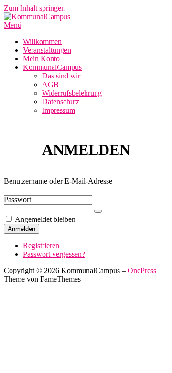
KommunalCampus (52, 67)
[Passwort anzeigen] (98, 211)
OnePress (142, 270)
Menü (13, 25)
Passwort (17, 200)
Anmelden (21, 228)
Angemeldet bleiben (45, 219)
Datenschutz (60, 102)
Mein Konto (41, 59)
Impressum (58, 110)
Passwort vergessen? (54, 254)
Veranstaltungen (47, 50)
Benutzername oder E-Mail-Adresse (58, 181)
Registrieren (41, 245)
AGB (50, 84)
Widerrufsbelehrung (72, 93)
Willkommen (42, 41)
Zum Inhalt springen (34, 8)
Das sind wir (61, 76)
